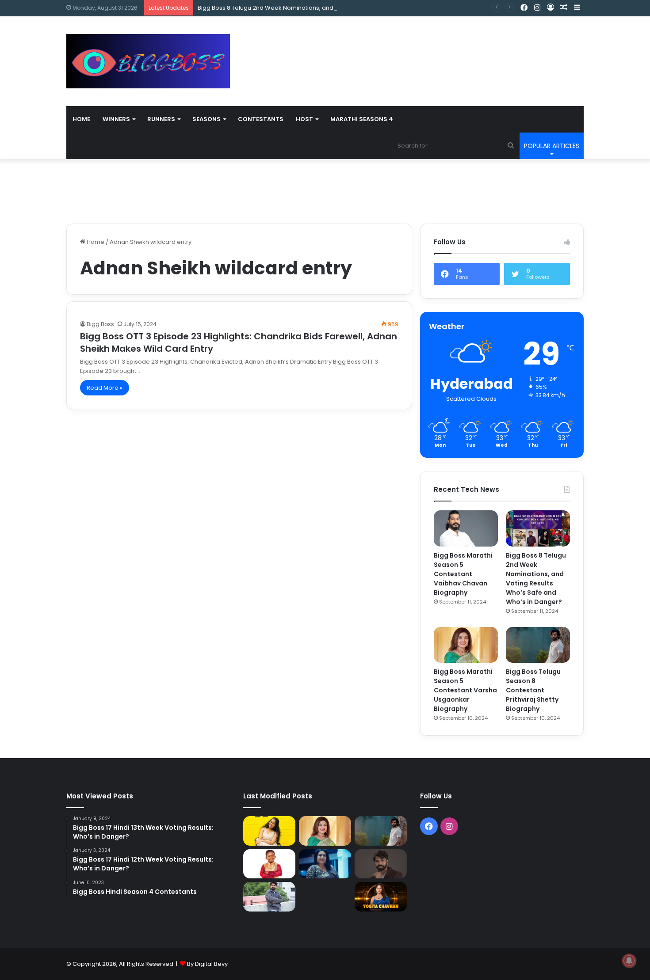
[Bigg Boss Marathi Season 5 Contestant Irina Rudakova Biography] (325, 896)
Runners (161, 119)
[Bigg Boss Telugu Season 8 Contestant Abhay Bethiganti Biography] (269, 897)
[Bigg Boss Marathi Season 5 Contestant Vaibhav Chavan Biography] (466, 528)
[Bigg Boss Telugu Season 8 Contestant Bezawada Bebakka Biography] (325, 863)
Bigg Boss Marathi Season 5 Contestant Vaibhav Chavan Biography (463, 574)
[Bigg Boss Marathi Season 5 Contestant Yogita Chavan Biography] (381, 896)
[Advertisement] (413, 45)
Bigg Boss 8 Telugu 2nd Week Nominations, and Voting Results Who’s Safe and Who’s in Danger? (335, 8)
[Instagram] (537, 8)
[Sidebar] (577, 7)
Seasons (206, 119)
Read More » (104, 388)
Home (81, 119)
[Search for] (511, 146)
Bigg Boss (100, 324)
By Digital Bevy (207, 964)
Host (304, 119)
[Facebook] (524, 8)
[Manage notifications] (629, 960)
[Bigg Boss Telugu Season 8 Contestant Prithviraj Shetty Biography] (538, 645)
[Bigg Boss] (148, 61)
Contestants (260, 119)
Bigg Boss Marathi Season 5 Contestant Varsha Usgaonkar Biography (465, 690)
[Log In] (550, 7)
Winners (116, 119)
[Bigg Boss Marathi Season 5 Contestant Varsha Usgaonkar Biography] (466, 645)
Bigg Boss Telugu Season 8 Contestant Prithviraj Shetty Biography (533, 690)
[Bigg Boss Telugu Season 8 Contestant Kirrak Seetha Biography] (269, 831)
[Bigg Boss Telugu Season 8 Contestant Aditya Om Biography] (381, 864)
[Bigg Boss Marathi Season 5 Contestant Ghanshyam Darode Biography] (269, 863)
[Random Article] (563, 7)
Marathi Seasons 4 (361, 119)
